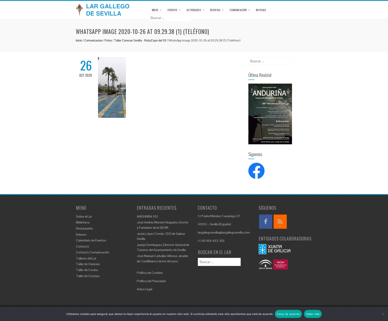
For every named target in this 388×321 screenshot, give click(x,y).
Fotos (108, 40)
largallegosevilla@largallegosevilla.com (224, 232)
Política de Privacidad (151, 281)
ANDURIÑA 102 (147, 216)
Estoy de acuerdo (288, 314)
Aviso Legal (144, 289)
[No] (383, 314)
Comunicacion (93, 40)
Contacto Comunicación (92, 252)
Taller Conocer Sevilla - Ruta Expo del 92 (140, 40)
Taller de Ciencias (88, 264)
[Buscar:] (170, 16)
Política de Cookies (150, 273)
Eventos (172, 10)
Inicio (155, 10)
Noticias (261, 10)
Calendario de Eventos (91, 240)
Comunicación (238, 10)
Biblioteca (83, 222)
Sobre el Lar (84, 216)
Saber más (312, 314)
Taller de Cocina (87, 270)
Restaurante (84, 228)
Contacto (82, 246)
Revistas (215, 10)
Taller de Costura (87, 276)
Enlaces (81, 234)
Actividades (194, 10)
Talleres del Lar (86, 258)
